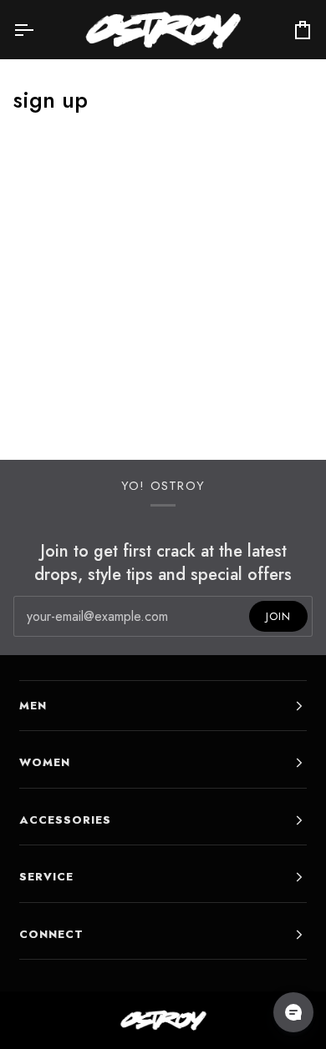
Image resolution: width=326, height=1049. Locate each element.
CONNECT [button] (51, 934)
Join (278, 616)
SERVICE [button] (46, 877)
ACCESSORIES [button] (65, 820)
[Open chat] (293, 1012)
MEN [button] (33, 706)
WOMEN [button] (44, 762)
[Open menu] (38, 29)
